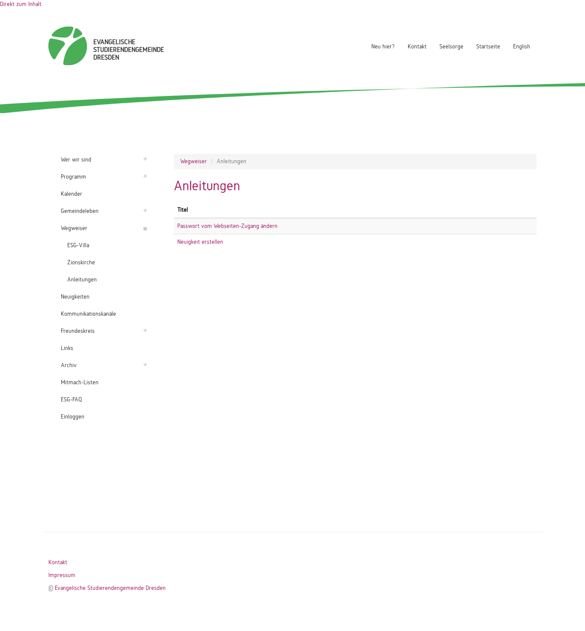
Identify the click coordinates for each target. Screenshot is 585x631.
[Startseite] (67, 46)
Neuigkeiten (75, 296)
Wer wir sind (76, 159)
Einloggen (72, 416)
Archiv (69, 365)
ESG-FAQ (71, 399)
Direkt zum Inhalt (21, 4)
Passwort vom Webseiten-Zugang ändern (227, 226)
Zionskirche (81, 262)
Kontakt (417, 46)
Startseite (488, 46)
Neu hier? (383, 46)
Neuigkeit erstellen (200, 242)
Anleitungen (82, 279)
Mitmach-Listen (79, 382)
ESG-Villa (78, 245)
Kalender (71, 194)
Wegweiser (74, 228)
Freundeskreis (78, 331)
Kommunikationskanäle (88, 314)
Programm (73, 176)
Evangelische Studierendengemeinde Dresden (110, 588)
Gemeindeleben (79, 211)
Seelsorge (451, 46)
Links (67, 348)
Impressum (61, 575)
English (521, 46)
